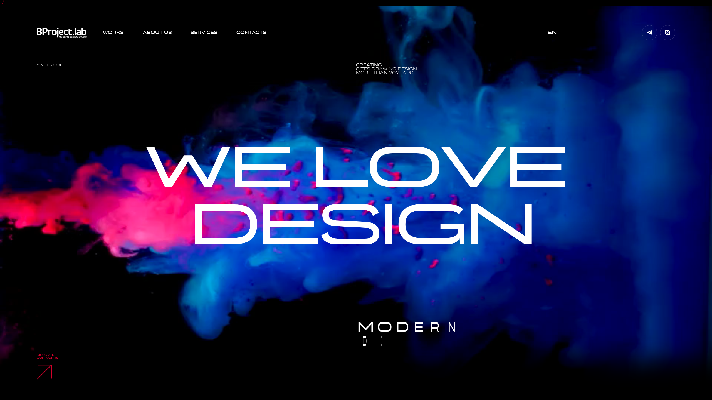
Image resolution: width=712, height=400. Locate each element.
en (552, 32)
